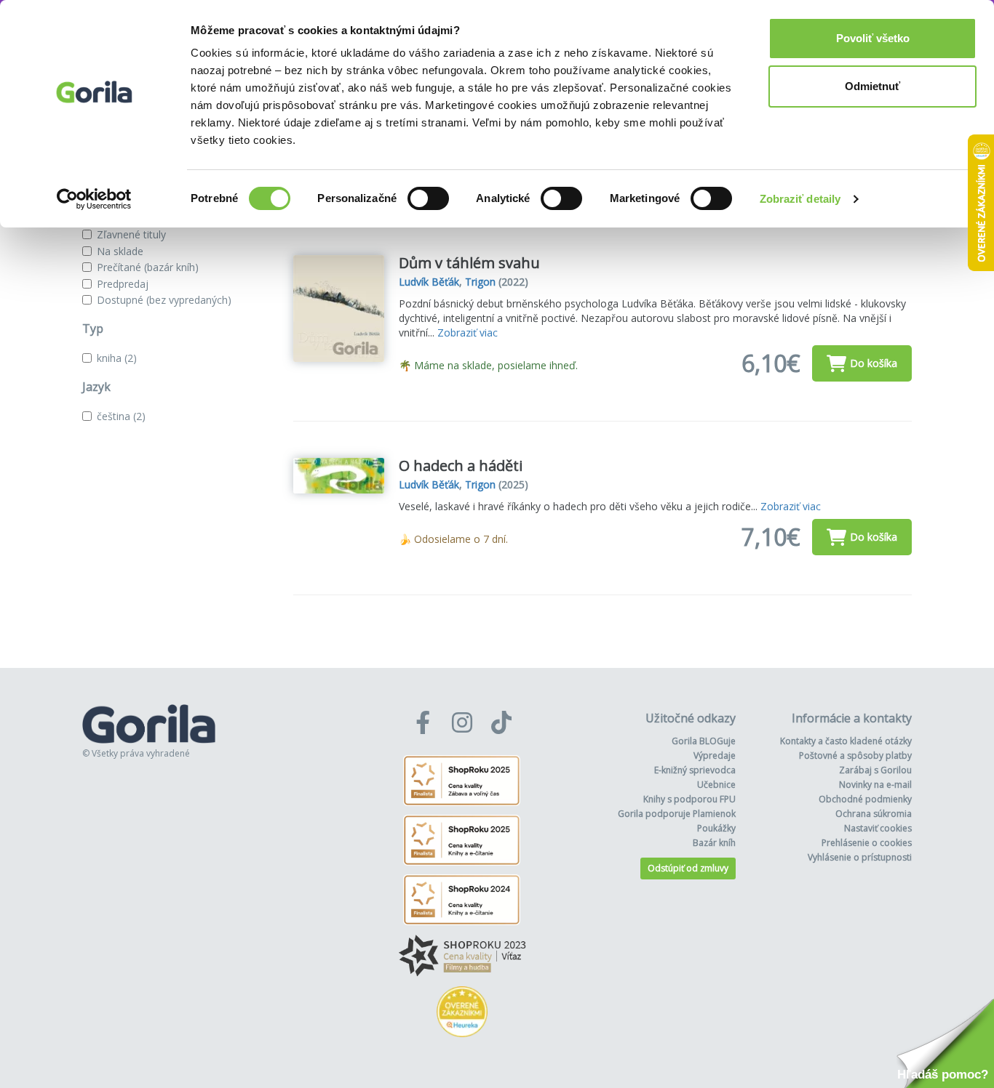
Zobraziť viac (467, 332)
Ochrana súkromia (873, 813)
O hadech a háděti (460, 465)
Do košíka (873, 363)
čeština (121, 416)
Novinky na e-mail (875, 784)
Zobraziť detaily (800, 199)
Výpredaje (714, 755)
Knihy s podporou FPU (689, 799)
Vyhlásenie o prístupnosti (860, 857)
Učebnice (716, 784)
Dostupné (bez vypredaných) (164, 300)
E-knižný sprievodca (695, 770)
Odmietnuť (872, 86)
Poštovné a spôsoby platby (855, 755)
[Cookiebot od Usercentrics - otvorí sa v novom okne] (94, 199)
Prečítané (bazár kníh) (148, 267)
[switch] (428, 198)
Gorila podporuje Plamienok (677, 813)
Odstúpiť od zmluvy (688, 868)
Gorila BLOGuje (704, 741)
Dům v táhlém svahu (469, 263)
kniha (117, 358)
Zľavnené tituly (131, 234)
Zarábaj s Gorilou (875, 770)
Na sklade (120, 251)
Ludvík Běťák (429, 282)
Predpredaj (122, 284)
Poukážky (716, 828)
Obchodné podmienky (865, 799)
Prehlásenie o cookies (867, 843)
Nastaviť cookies (878, 828)
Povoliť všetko (873, 38)
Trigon (480, 282)
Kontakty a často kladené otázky (846, 741)
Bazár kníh (714, 843)
